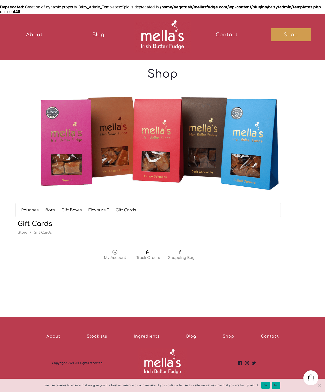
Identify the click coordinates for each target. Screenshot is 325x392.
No (276, 385)
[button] (310, 377)
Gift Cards (43, 233)
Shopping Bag (181, 258)
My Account (115, 258)
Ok (266, 385)
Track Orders (148, 258)
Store (22, 233)
